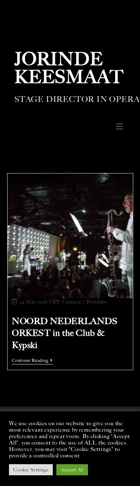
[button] (119, 126)
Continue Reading (32, 360)
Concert (71, 302)
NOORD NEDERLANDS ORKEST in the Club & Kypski (65, 333)
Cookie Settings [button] (30, 469)
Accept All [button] (72, 469)
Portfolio (97, 302)
